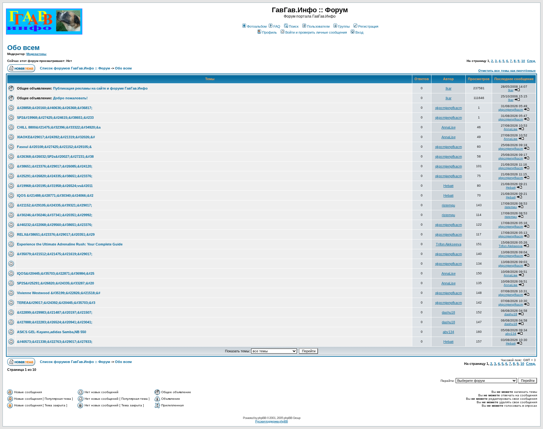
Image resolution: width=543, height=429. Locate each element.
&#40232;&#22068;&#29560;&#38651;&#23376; (54, 225)
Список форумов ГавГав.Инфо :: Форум (75, 68)
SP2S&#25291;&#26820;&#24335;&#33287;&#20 (55, 283)
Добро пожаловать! (70, 98)
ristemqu (448, 205)
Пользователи (318, 26)
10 (523, 61)
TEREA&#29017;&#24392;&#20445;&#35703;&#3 (56, 303)
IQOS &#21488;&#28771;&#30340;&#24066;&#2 (55, 195)
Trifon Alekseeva (448, 244)
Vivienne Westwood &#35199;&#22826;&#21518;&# (58, 293)
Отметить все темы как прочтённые (507, 70)
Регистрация (368, 26)
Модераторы (36, 54)
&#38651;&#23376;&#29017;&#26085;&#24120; (54, 166)
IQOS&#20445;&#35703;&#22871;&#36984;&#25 (55, 273)
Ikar (449, 88)
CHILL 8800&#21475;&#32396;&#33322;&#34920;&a (59, 127)
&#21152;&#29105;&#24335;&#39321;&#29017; (54, 205)
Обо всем (23, 48)
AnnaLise (449, 127)
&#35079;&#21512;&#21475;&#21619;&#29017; (54, 254)
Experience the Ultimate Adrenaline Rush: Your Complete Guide (70, 244)
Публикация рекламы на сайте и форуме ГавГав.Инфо (100, 88)
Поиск (294, 26)
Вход (359, 32)
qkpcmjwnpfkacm (448, 108)
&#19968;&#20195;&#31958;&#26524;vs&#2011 (55, 186)
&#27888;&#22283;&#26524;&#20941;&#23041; (54, 322)
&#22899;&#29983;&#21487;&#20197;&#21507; (54, 312)
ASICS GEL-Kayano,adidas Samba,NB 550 (51, 332)
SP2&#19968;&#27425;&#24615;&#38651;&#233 (55, 117)
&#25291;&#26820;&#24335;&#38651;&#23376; (54, 176)
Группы (344, 26)
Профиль (269, 32)
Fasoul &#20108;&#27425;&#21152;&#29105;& (54, 147)
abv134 (448, 332)
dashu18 (448, 312)
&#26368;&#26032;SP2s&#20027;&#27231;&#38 (55, 156)
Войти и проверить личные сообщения (316, 32)
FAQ (276, 26)
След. (531, 61)
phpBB (262, 418)
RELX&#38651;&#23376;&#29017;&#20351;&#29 (56, 234)
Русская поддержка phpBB (271, 421)
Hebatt (448, 186)
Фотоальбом (257, 26)
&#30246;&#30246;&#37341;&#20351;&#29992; (54, 215)
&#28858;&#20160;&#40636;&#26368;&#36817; (54, 108)
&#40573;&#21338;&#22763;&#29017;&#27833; (54, 342)
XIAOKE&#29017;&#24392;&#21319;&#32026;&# (56, 137)
